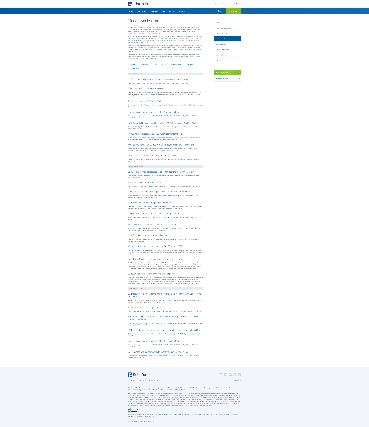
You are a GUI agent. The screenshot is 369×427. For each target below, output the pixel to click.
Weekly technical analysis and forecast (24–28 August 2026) (155, 246)
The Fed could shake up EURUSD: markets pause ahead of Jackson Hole (161, 145)
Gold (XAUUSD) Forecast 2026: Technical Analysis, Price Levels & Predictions (163, 123)
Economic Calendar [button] (221, 55)
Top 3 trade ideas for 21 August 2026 (144, 307)
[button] (138, 4)
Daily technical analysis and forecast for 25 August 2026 (153, 112)
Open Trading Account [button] (222, 72)
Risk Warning (142, 380)
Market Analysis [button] (220, 39)
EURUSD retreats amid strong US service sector (149, 202)
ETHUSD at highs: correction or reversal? (146, 88)
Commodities (144, 64)
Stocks (164, 64)
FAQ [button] (217, 60)
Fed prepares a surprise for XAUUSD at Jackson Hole (152, 224)
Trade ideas (189, 64)
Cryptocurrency (134, 68)
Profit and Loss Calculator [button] (223, 28)
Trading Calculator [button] (221, 33)
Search (186, 4)
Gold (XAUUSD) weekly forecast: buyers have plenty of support (156, 259)
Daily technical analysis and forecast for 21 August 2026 (153, 341)
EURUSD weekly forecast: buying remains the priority (151, 274)
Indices (155, 64)
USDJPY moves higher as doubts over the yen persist (152, 155)
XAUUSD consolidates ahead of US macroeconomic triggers (155, 134)
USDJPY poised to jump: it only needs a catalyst (149, 235)
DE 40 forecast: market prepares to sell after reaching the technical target (161, 172)
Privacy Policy (132, 380)
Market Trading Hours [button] (222, 49)
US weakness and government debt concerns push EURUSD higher (158, 352)
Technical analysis (176, 64)
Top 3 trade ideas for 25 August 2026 (144, 101)
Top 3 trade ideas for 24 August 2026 (144, 182)
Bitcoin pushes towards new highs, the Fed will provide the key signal (159, 192)
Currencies (133, 64)
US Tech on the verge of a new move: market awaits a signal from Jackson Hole (164, 330)
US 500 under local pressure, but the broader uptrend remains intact (158, 79)
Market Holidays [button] (221, 44)
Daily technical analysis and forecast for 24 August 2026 (153, 213)
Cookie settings (153, 380)
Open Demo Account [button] (222, 78)
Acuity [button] (218, 23)
